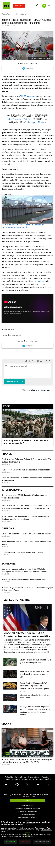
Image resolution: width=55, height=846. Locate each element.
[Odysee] (17, 784)
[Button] (44, 6)
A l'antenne (38, 779)
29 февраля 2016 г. (36, 122)
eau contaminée (37, 281)
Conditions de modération (27, 817)
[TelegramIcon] (38, 784)
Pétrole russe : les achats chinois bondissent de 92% (24, 579)
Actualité (9, 777)
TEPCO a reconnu (28, 96)
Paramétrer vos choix (27, 814)
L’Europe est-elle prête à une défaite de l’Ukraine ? (22, 552)
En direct (19, 6)
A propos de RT (27, 805)
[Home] (6, 5)
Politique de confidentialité (27, 811)
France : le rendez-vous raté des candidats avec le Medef (26, 470)
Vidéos (6, 724)
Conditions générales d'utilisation (27, 808)
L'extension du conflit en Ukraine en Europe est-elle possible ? (27, 534)
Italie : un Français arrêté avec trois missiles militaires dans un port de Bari (34, 674)
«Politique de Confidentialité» (22, 836)
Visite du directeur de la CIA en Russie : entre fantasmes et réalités (26, 634)
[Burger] (49, 6)
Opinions (8, 528)
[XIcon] (27, 784)
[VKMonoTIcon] (6, 784)
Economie (8, 563)
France (7, 453)
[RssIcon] (48, 784)
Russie (45, 777)
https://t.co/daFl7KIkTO (19, 118)
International (8, 329)
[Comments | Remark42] (27, 376)
